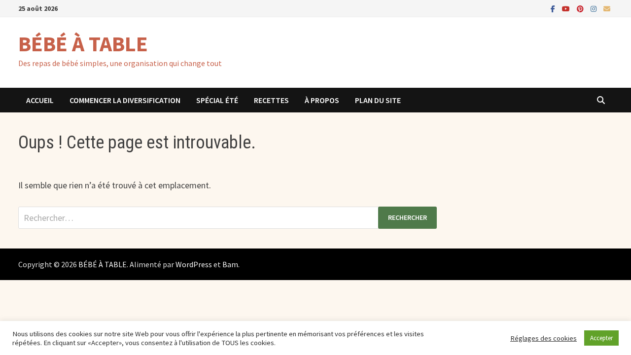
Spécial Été (217, 100)
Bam (230, 264)
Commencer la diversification (125, 100)
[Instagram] (594, 8)
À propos (322, 100)
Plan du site (378, 100)
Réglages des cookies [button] (543, 338)
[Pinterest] (581, 8)
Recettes (271, 100)
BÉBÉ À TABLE (83, 43)
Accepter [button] (601, 338)
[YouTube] (567, 8)
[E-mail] (607, 8)
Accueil (40, 100)
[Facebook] (554, 8)
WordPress (193, 264)
